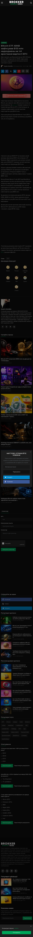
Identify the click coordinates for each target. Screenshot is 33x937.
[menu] (2, 3)
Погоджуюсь (16, 932)
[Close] (30, 452)
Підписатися (16, 472)
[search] (31, 3)
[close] (31, 926)
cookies (16, 928)
